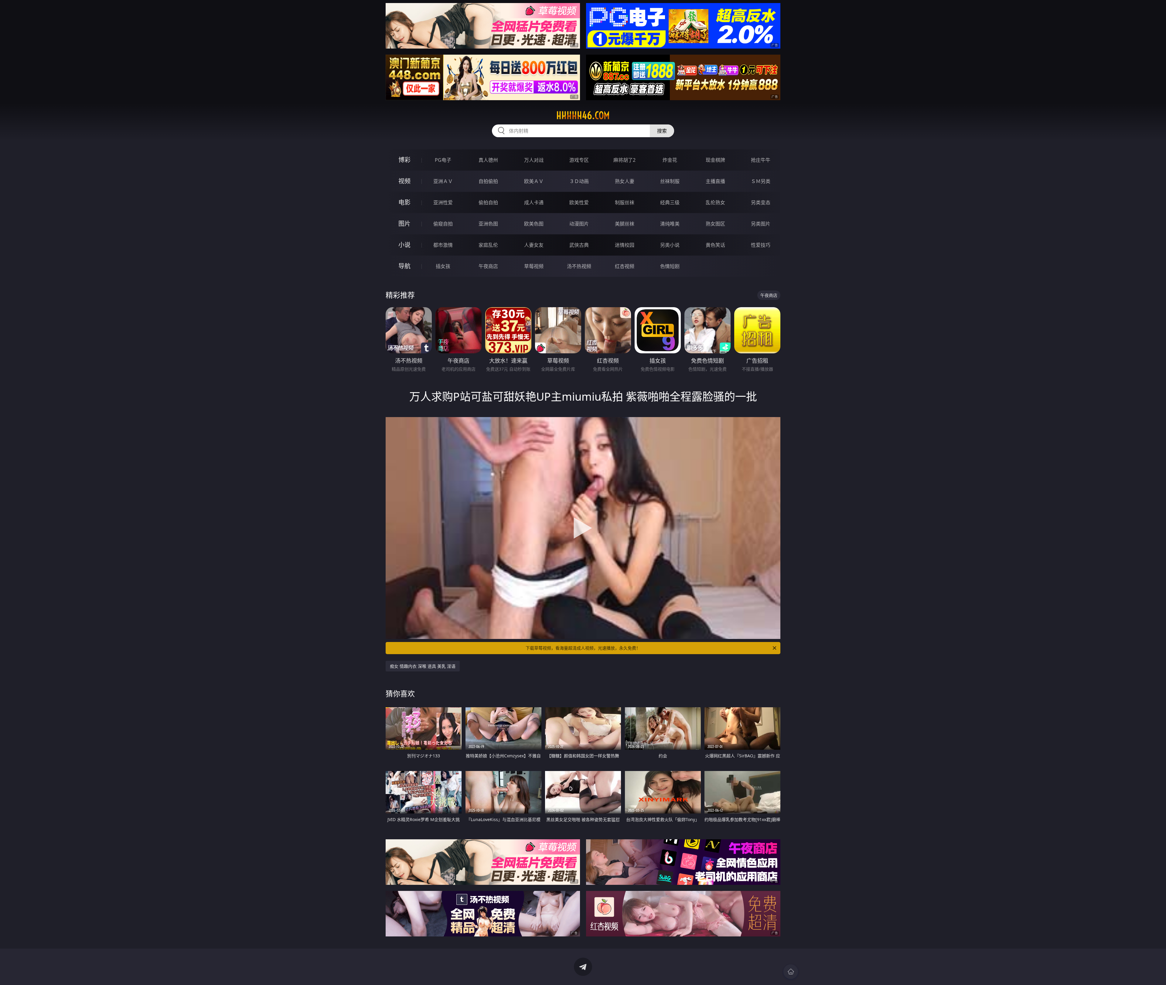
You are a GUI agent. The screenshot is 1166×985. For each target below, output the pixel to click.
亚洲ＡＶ (443, 181)
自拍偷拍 (488, 181)
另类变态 (760, 202)
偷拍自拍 (488, 202)
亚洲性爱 (443, 202)
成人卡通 (534, 202)
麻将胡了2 (624, 160)
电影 (404, 202)
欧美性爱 (579, 202)
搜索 (662, 130)
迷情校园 (624, 245)
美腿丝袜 (624, 223)
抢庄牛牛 (760, 160)
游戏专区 (579, 160)
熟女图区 (715, 223)
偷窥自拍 (443, 223)
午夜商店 (488, 266)
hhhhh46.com (583, 115)
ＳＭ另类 (760, 181)
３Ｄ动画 (579, 181)
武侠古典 (579, 245)
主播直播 (715, 181)
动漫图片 (579, 223)
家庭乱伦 (488, 245)
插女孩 (443, 266)
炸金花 (670, 160)
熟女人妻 (624, 181)
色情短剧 (670, 266)
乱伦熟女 (715, 202)
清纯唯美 (670, 223)
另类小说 (670, 245)
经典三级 (670, 202)
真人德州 (488, 160)
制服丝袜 (624, 202)
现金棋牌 (715, 160)
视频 (404, 181)
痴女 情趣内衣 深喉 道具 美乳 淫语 (422, 666)
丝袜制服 (670, 181)
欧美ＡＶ (534, 181)
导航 (404, 266)
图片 (404, 223)
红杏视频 (624, 266)
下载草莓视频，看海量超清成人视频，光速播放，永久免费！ (583, 648)
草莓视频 (534, 266)
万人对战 (534, 160)
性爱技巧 (760, 245)
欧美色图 (534, 223)
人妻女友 (534, 245)
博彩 (404, 160)
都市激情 (443, 245)
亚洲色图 (488, 223)
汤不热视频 (579, 266)
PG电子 (443, 160)
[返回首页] (790, 971)
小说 (404, 245)
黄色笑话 (715, 245)
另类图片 (760, 223)
